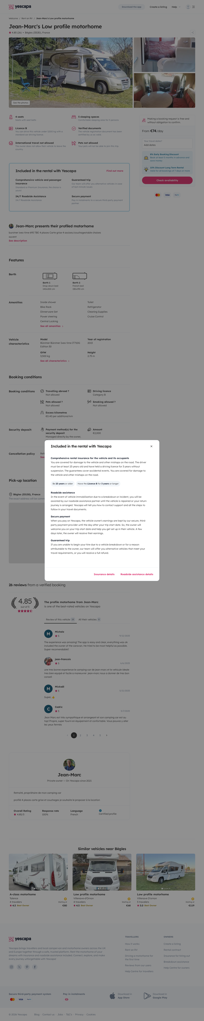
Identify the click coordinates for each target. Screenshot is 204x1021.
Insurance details (104, 574)
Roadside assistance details (137, 574)
